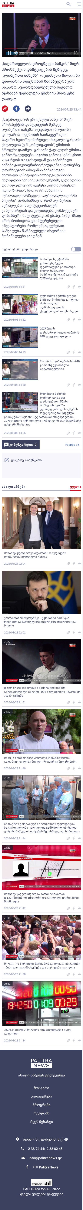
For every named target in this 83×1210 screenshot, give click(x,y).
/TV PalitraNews (45, 1167)
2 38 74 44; (36, 1148)
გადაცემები (41, 1096)
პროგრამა (41, 1104)
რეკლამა (42, 1113)
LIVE (75, 1205)
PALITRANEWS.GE (37, 1189)
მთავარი (41, 1088)
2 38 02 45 (55, 1148)
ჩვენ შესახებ (41, 1121)
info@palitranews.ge (45, 1158)
